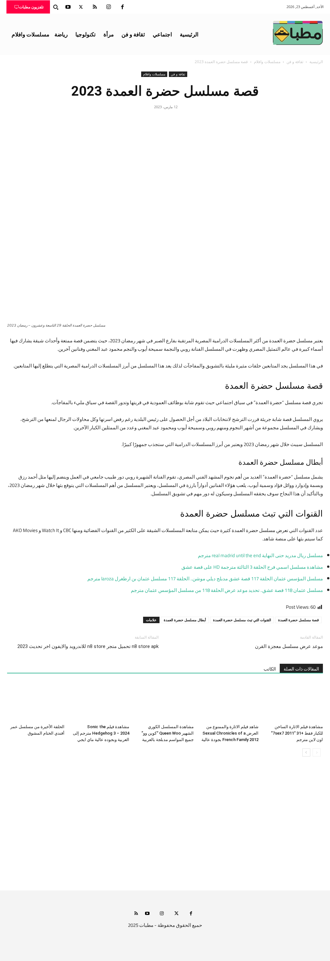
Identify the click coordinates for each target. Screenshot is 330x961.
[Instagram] (108, 7)
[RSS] (94, 7)
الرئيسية (316, 61)
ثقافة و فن (294, 61)
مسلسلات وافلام (267, 61)
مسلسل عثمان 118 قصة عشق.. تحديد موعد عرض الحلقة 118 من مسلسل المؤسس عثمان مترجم (227, 590)
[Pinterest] (165, 121)
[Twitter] (80, 7)
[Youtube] (68, 7)
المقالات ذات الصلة (301, 668)
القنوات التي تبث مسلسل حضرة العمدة (242, 619)
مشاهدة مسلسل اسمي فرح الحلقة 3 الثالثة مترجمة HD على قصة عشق (252, 567)
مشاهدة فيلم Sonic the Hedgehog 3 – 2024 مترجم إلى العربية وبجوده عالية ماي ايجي (101, 733)
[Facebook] (122, 7)
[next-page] (306, 752)
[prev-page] (317, 752)
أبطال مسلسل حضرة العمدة (185, 619)
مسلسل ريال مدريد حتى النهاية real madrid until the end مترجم (260, 555)
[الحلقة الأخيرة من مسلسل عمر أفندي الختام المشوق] (35, 702)
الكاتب (270, 668)
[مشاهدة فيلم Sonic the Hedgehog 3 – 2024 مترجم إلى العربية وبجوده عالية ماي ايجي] (100, 702)
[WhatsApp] (150, 121)
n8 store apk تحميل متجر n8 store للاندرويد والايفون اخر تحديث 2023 (88, 646)
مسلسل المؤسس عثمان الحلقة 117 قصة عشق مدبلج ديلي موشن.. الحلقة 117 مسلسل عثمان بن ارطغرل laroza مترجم (205, 578)
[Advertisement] (165, 830)
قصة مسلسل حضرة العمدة (298, 619)
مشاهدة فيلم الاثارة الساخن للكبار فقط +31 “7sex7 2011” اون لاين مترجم (297, 733)
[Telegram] (135, 121)
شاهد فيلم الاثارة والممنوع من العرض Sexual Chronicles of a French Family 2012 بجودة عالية (229, 733)
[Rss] (136, 913)
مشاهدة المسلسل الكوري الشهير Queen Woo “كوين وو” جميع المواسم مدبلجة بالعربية (167, 733)
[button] (56, 7)
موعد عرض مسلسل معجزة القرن (289, 646)
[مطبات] (298, 32)
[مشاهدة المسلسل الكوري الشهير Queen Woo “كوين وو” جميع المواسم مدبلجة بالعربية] (165, 702)
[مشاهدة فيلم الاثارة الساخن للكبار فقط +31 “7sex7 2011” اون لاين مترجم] (294, 702)
